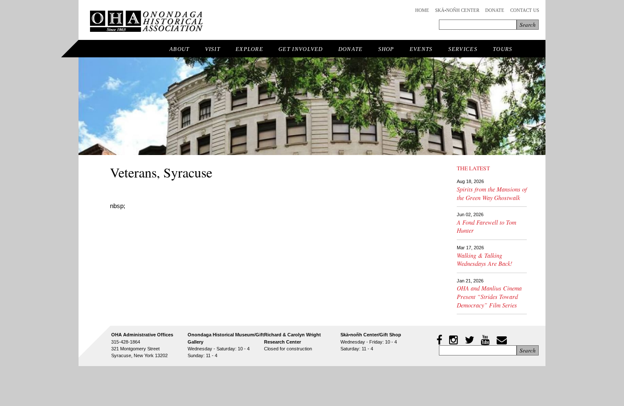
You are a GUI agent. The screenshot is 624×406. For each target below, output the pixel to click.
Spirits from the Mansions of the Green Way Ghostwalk (492, 193)
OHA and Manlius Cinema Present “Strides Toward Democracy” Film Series (489, 296)
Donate (494, 10)
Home (422, 10)
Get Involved (300, 49)
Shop (386, 49)
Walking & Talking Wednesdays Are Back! (484, 259)
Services (463, 49)
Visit (213, 49)
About (179, 49)
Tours (503, 49)
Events (421, 49)
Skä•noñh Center (457, 10)
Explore (249, 49)
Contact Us (524, 10)
